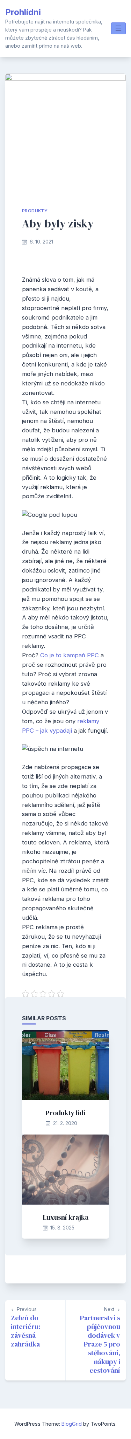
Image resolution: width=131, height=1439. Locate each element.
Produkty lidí (66, 1112)
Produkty (35, 210)
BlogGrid (71, 1424)
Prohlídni (23, 12)
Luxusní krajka (65, 1217)
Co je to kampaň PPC (69, 655)
